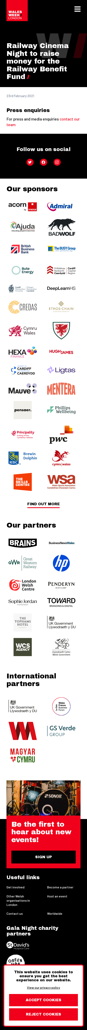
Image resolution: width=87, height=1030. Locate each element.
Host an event (57, 896)
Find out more (43, 504)
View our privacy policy (43, 987)
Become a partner (60, 887)
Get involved (15, 887)
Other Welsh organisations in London (18, 900)
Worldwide (54, 913)
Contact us (14, 913)
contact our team (43, 121)
